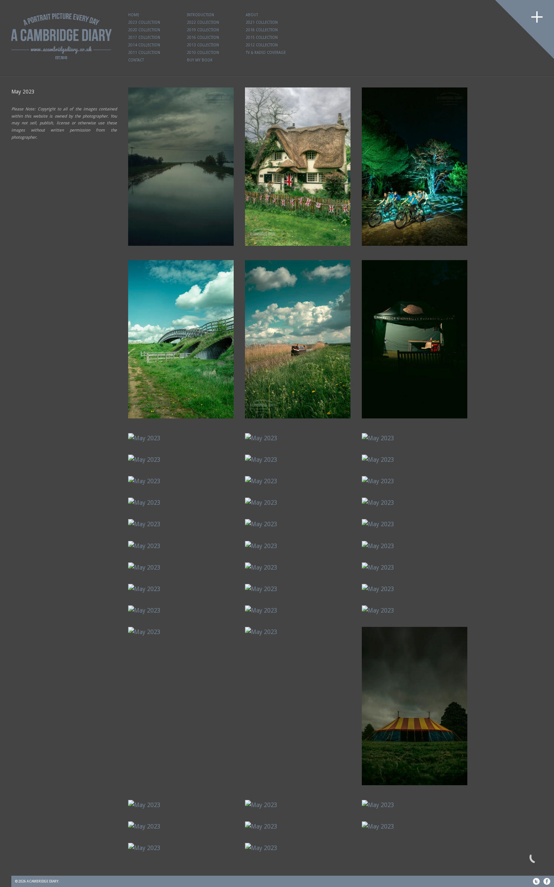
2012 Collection (262, 45)
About (252, 15)
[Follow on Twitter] (536, 881)
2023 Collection (144, 22)
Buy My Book (200, 60)
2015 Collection (262, 37)
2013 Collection (203, 45)
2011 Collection (144, 53)
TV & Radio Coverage (266, 53)
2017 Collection (144, 37)
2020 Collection (144, 30)
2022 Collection (203, 22)
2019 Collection (203, 30)
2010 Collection (203, 53)
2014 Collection (144, 45)
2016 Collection (203, 37)
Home (133, 15)
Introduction (200, 15)
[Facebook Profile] (546, 881)
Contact (136, 60)
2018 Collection (262, 30)
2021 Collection (262, 22)
